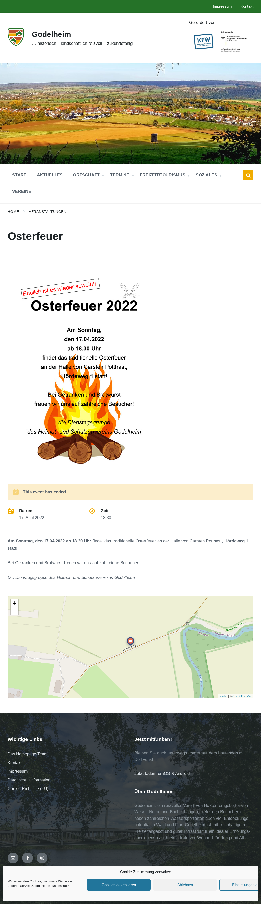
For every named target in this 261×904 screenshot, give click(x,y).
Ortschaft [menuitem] (86, 175)
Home (13, 212)
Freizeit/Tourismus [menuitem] (163, 175)
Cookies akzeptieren (119, 885)
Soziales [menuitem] (206, 175)
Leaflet (223, 696)
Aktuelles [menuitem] (50, 175)
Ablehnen (185, 885)
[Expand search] (248, 175)
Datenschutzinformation (29, 780)
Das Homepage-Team (27, 754)
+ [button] (14, 603)
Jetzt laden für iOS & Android (162, 773)
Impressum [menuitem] (222, 6)
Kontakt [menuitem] (247, 6)
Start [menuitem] (19, 175)
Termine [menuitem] (119, 175)
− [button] (14, 611)
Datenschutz (60, 886)
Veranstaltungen (47, 212)
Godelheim (51, 34)
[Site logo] (16, 44)
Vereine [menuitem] (21, 191)
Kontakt (14, 762)
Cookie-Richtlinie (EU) (28, 788)
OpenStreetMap (242, 696)
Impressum (18, 771)
